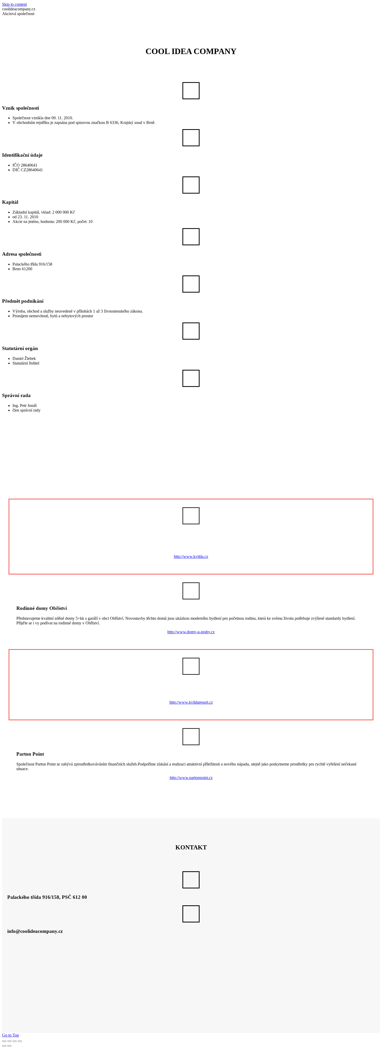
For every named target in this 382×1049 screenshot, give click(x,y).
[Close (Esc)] (4, 1041)
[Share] (9, 1041)
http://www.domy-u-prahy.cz (191, 632)
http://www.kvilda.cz (191, 556)
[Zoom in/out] (20, 1041)
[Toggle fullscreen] (14, 1041)
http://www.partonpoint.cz (191, 777)
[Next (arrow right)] (9, 1046)
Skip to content (14, 4)
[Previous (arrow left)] (4, 1046)
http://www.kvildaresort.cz (191, 702)
